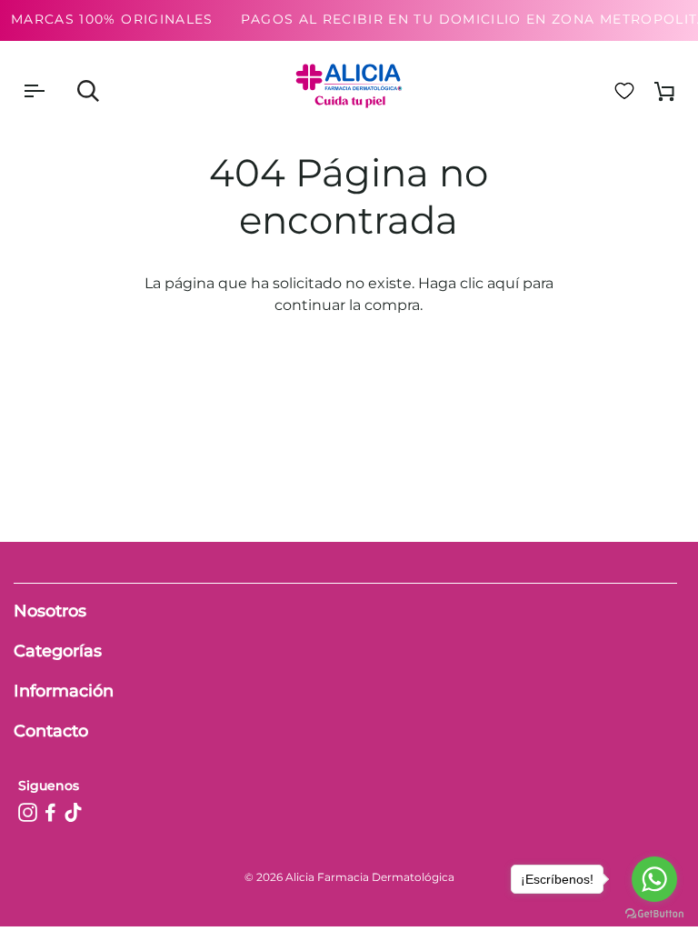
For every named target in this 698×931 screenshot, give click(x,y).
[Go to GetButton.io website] (654, 913)
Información (64, 691)
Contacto (51, 731)
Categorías (58, 651)
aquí (503, 283)
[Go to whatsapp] (654, 879)
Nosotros (50, 611)
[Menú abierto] (50, 91)
